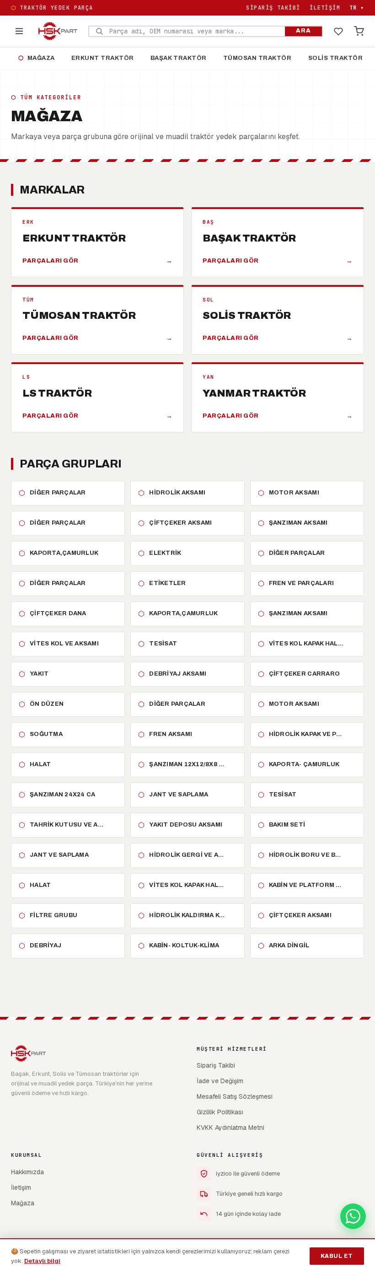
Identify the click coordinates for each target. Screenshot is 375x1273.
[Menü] (19, 31)
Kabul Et (337, 1256)
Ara (303, 30)
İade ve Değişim (220, 1081)
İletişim (325, 7)
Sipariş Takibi (273, 7)
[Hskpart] (57, 31)
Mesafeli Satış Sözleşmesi (235, 1096)
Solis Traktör (335, 58)
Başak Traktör (178, 58)
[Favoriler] (338, 31)
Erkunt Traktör (102, 58)
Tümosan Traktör (257, 58)
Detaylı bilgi (42, 1261)
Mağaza (36, 58)
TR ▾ (356, 7)
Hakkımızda (27, 1172)
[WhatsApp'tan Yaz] (353, 1216)
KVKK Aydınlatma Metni (230, 1127)
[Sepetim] (359, 31)
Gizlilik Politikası (220, 1112)
